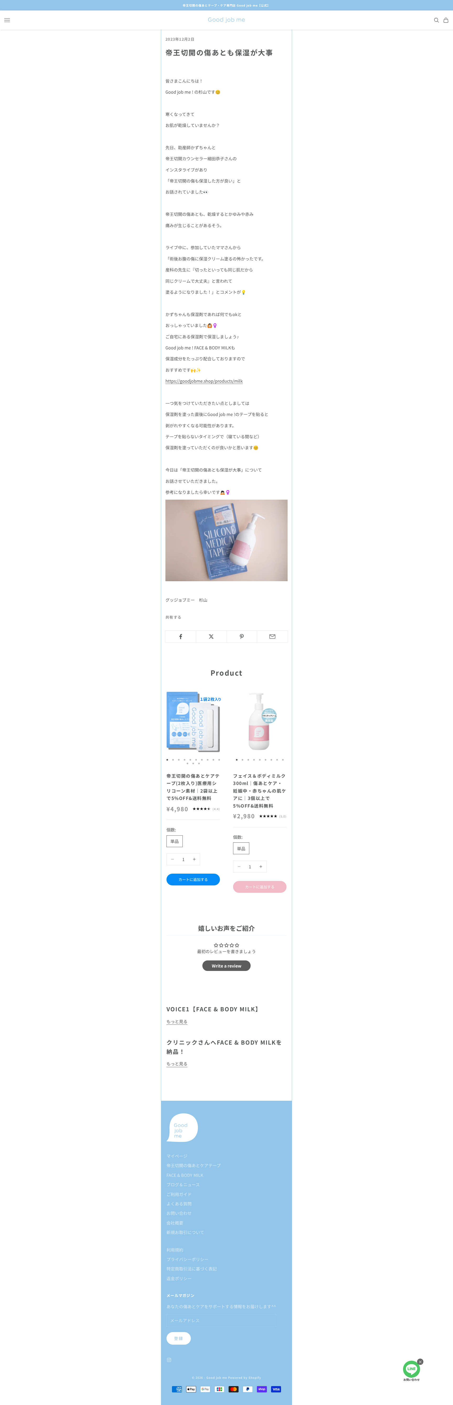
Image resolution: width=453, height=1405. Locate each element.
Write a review (226, 966)
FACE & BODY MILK (184, 1175)
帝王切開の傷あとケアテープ (193, 1165)
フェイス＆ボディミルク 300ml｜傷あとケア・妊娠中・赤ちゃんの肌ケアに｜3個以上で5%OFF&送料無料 (260, 791)
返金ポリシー (179, 1278)
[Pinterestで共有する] (242, 636)
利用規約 (174, 1250)
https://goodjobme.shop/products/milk (204, 381)
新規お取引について (185, 1232)
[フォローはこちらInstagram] (169, 1360)
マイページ (176, 1156)
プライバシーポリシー (187, 1259)
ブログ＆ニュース (183, 1184)
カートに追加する (193, 879)
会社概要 (174, 1223)
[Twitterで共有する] (211, 636)
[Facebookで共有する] (180, 636)
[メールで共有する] (272, 636)
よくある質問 (179, 1203)
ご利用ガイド (179, 1194)
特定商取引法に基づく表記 (191, 1268)
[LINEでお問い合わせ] (411, 1371)
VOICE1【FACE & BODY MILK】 (214, 1009)
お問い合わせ (179, 1213)
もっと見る (176, 1021)
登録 (178, 1338)
